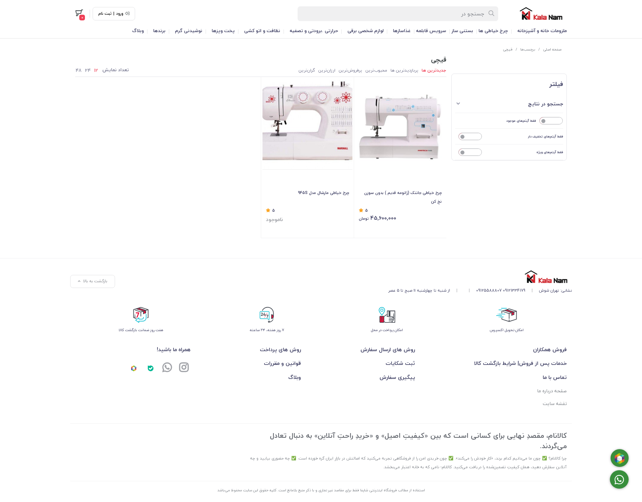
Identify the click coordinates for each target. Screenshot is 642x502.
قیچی (508, 49)
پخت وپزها (223, 30)
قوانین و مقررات (282, 363)
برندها (159, 30)
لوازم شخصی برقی (365, 30)
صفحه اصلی (552, 49)
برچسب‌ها (527, 49)
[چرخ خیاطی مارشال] (307, 125)
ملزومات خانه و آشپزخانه (542, 30)
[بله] (150, 368)
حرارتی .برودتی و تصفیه (314, 30)
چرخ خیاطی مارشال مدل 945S (323, 192)
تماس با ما (555, 377)
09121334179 (514, 290)
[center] (492, 13)
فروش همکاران (550, 349)
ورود (119, 14)
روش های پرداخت (280, 349)
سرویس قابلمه (431, 30)
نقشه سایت (555, 403)
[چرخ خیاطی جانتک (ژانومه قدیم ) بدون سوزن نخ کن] (400, 125)
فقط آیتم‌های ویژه (549, 152)
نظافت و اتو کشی (262, 30)
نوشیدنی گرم (188, 30)
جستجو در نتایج (545, 103)
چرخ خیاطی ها (493, 30)
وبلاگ (138, 30)
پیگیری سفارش (397, 377)
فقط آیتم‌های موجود (521, 120)
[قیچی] (480, 276)
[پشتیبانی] (167, 368)
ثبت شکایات (400, 363)
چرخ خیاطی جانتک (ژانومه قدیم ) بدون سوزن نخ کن (403, 197)
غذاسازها (402, 30)
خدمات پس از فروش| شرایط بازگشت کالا (520, 363)
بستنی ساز (462, 30)
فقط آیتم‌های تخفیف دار (545, 136)
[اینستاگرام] (184, 368)
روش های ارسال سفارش (387, 349)
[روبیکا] (133, 368)
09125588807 (489, 290)
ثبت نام (105, 14)
